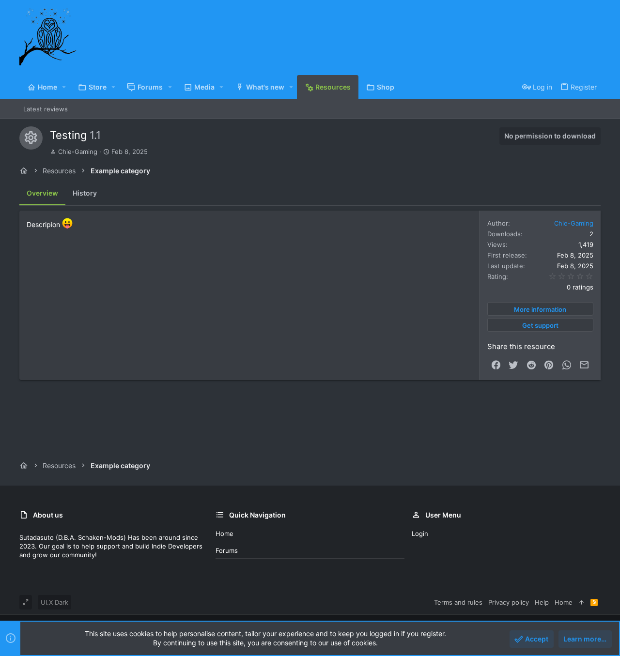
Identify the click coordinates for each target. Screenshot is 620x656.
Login (420, 533)
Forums (227, 550)
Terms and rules (458, 602)
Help (542, 602)
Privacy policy (508, 602)
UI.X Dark (54, 602)
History (85, 193)
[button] (64, 87)
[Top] (581, 602)
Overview (42, 193)
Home (224, 533)
